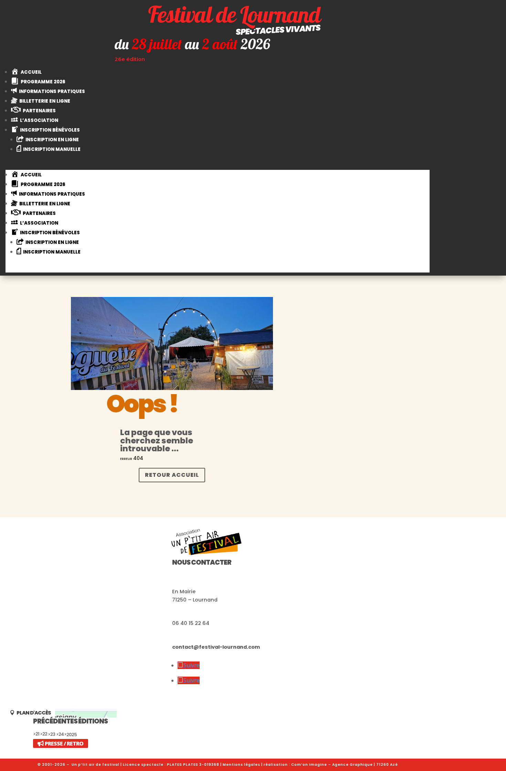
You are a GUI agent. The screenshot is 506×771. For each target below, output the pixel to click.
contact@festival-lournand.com (216, 647)
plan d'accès (34, 713)
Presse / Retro (64, 743)
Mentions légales (241, 764)
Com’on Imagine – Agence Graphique (332, 764)
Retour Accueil (172, 475)
